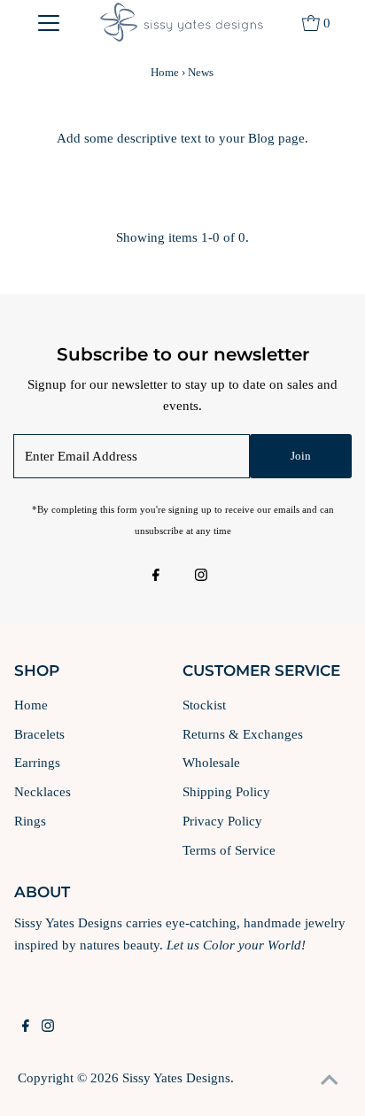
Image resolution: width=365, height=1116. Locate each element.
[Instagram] (201, 576)
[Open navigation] (48, 22)
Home (165, 72)
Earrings (37, 762)
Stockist (204, 704)
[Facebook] (156, 576)
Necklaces (42, 791)
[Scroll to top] (329, 1080)
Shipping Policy (226, 791)
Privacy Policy (222, 820)
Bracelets (39, 733)
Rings (30, 820)
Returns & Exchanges (242, 733)
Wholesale (211, 762)
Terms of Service (229, 849)
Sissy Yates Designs (176, 1077)
